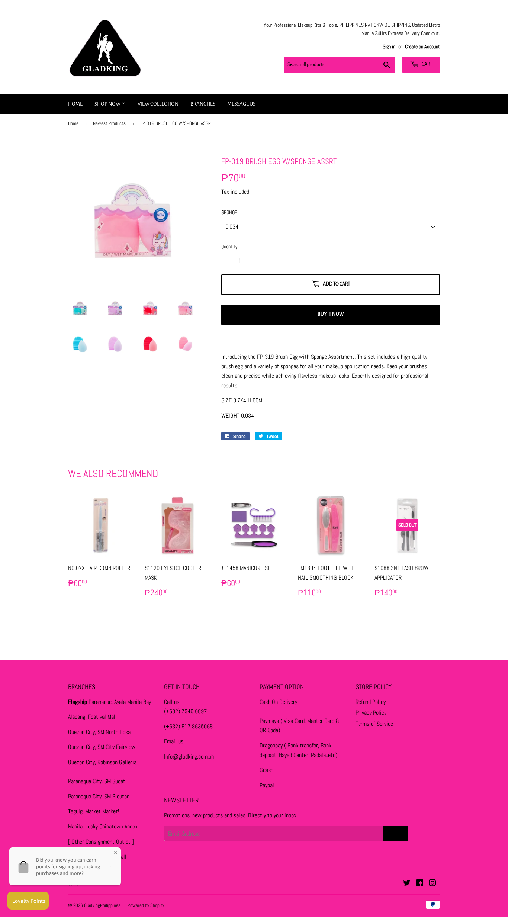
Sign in (389, 47)
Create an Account (422, 47)
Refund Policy (371, 702)
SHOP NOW (107, 104)
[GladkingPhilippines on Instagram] (432, 884)
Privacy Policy (371, 713)
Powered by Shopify (146, 905)
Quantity (229, 246)
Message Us (241, 104)
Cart (427, 64)
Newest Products (109, 123)
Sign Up (395, 833)
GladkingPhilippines (102, 905)
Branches (202, 104)
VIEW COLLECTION (158, 104)
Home (75, 104)
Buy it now (331, 314)
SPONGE (229, 212)
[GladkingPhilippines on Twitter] (407, 884)
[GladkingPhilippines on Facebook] (420, 884)
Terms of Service (374, 724)
